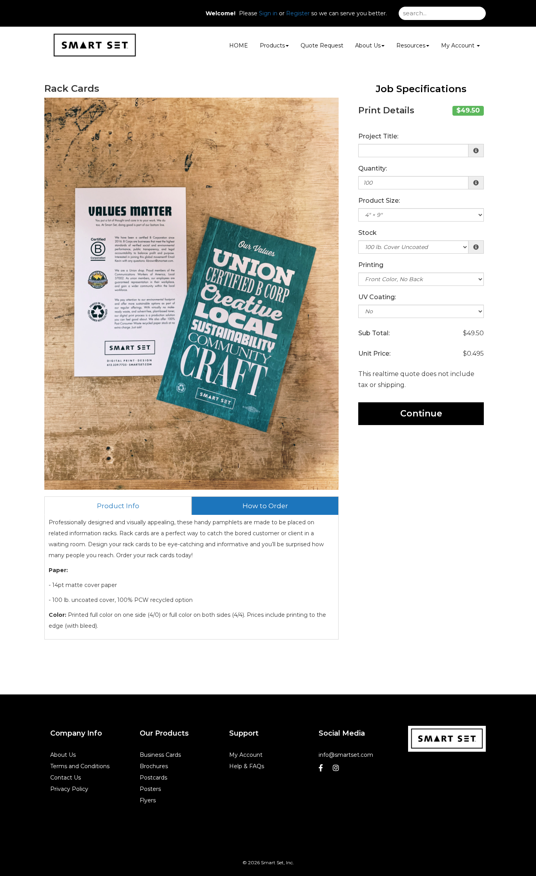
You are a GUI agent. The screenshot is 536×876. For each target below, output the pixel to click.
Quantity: (372, 168)
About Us (368, 45)
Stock (367, 232)
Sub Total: (374, 333)
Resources (410, 45)
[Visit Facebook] (322, 770)
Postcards (153, 777)
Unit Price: (374, 353)
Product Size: (379, 200)
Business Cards (160, 754)
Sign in (268, 13)
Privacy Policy (69, 788)
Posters (150, 788)
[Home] (447, 739)
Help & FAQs (246, 766)
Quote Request (322, 45)
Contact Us (65, 777)
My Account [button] (458, 45)
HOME (238, 45)
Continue (421, 413)
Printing (370, 265)
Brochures (154, 766)
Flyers (148, 800)
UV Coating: (377, 297)
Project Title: (378, 136)
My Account (246, 754)
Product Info (118, 506)
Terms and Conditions (79, 766)
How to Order (265, 506)
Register (298, 13)
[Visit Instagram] (337, 770)
